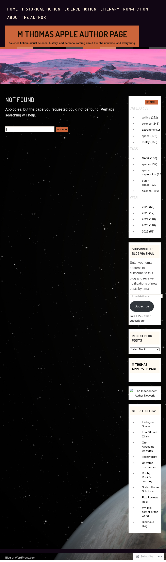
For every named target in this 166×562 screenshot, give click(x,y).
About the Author (26, 17)
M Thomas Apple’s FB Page (144, 366)
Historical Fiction (41, 9)
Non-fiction (135, 9)
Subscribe (142, 306)
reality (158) (149, 142)
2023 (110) (149, 225)
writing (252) (150, 117)
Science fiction (81, 9)
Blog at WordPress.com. (20, 557)
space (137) (149, 164)
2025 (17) (148, 213)
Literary (110, 9)
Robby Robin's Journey (147, 477)
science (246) (150, 123)
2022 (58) (148, 231)
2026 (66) (148, 207)
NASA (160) (149, 158)
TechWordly (149, 456)
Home (12, 9)
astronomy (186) (152, 129)
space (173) (149, 136)
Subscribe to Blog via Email (143, 251)
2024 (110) (149, 219)
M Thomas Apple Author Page (72, 34)
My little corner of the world (150, 511)
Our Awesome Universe (148, 446)
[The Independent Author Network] (145, 395)
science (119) (150, 190)
